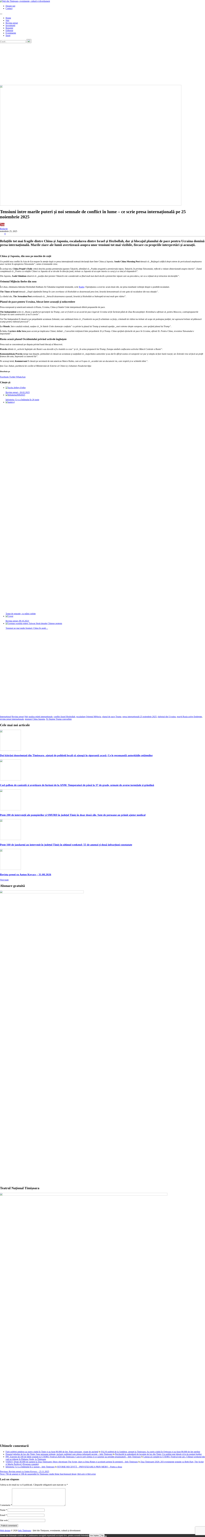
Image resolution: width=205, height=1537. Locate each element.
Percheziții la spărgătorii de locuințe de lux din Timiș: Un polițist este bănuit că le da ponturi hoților (158, 1454)
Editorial (9, 30)
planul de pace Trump (111, 716)
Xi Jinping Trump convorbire (59, 719)
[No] (106, 1536)
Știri (7, 20)
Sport (8, 35)
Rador (81, 287)
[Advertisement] (102, 64)
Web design (5, 1530)
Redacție (4, 229)
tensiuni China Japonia (35, 719)
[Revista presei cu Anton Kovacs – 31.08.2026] (10, 869)
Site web (4, 1520)
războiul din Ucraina (167, 716)
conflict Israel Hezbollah (64, 716)
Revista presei (12, 23)
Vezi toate (4, 880)
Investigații (10, 25)
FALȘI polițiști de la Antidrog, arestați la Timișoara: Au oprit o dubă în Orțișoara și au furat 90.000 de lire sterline (150, 1452)
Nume (3, 1510)
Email (3, 1515)
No (102, 1535)
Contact (9, 8)
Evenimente (11, 33)
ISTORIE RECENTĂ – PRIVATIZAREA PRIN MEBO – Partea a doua (89, 1467)
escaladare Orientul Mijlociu (88, 716)
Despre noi (10, 6)
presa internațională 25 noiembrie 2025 (139, 716)
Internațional (5, 716)
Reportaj (9, 28)
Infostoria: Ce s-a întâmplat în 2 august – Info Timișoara (30, 1467)
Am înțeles (94, 1535)
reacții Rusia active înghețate (189, 716)
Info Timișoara (24, 1530)
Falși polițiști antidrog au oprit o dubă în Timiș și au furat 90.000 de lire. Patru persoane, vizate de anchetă (52, 1452)
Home (8, 18)
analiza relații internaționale (41, 716)
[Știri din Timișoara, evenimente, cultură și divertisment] (25, 1)
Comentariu (6, 1505)
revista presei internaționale (12, 719)
